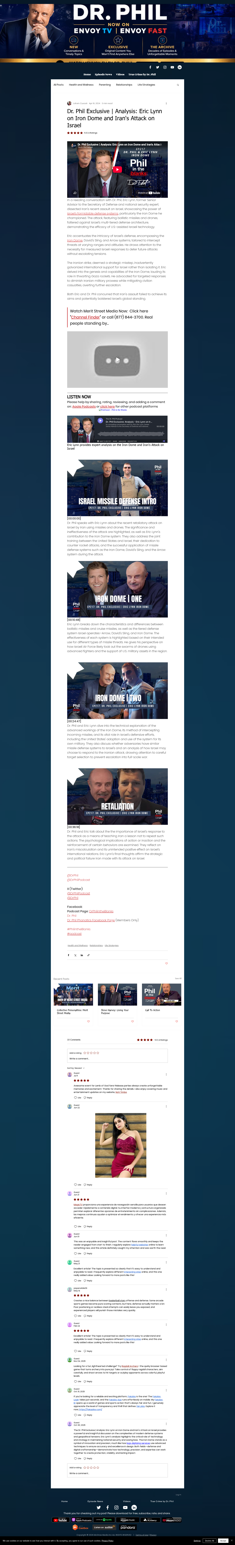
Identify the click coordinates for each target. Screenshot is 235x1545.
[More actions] (166, 103)
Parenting (105, 84)
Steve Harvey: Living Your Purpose (115, 1012)
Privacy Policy (107, 1540)
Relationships (124, 84)
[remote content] (117, 410)
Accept (223, 1540)
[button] (120, 74)
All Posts (59, 84)
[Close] (231, 1540)
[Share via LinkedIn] (82, 955)
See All (178, 978)
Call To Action (152, 1010)
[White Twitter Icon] (158, 67)
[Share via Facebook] (68, 955)
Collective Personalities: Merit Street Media (72, 1012)
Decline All (209, 1540)
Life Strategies (146, 84)
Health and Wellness (81, 84)
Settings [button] (197, 1540)
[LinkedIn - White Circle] (180, 67)
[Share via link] (88, 955)
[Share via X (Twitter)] (75, 955)
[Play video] (117, 359)
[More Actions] (166, 1074)
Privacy (153, 1535)
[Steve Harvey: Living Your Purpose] (117, 995)
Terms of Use (142, 1535)
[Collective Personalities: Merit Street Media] (73, 995)
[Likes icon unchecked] (75, 1097)
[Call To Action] (161, 995)
